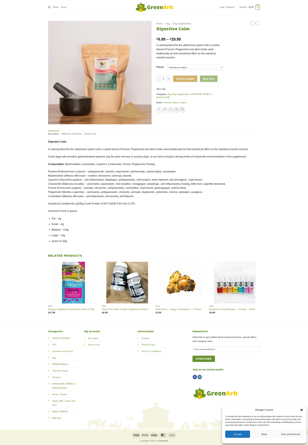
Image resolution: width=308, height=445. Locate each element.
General (56, 377)
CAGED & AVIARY (61, 338)
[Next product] (252, 23)
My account (94, 344)
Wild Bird (56, 418)
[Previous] (48, 292)
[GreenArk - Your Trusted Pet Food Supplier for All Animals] (154, 7)
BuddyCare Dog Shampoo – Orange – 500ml (232, 309)
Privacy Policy (148, 344)
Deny (264, 434)
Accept (238, 434)
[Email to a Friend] (171, 109)
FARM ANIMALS (60, 364)
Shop (63, 7)
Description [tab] (53, 134)
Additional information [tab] (71, 134)
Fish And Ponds (60, 370)
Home (55, 7)
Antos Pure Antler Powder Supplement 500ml (125, 309)
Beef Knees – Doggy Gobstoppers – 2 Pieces (178, 309)
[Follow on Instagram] (199, 377)
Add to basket (185, 78)
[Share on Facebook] (159, 109)
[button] (301, 409)
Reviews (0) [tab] (90, 134)
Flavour (160, 67)
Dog (168, 23)
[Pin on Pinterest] (176, 109)
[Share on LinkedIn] (182, 109)
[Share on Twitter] (165, 109)
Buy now (208, 78)
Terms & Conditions (151, 351)
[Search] (49, 7)
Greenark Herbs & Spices (175, 102)
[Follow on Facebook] (195, 377)
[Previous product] (257, 23)
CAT (54, 344)
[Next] (259, 292)
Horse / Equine (59, 394)
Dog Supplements (182, 23)
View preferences (290, 434)
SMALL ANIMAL (60, 411)
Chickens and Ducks (62, 351)
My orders (93, 338)
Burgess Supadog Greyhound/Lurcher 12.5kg (71, 309)
